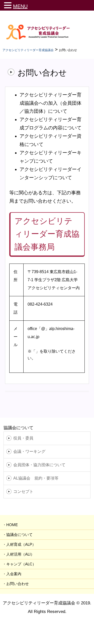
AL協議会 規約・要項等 (35, 478)
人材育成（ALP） (21, 544)
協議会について (19, 534)
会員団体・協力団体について (39, 465)
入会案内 (13, 574)
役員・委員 (23, 438)
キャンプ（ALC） (21, 564)
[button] (8, 5)
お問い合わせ (17, 583)
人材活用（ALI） (20, 554)
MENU (20, 6)
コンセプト (23, 491)
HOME (12, 525)
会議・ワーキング (29, 451)
